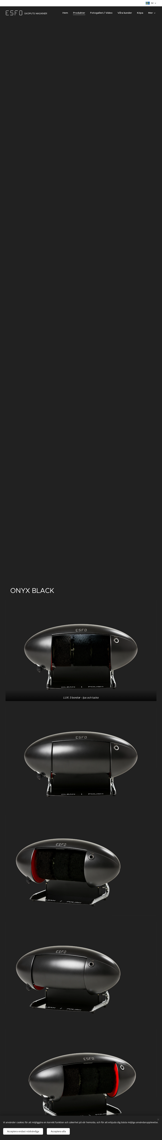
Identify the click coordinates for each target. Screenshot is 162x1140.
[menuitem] (66, 13)
